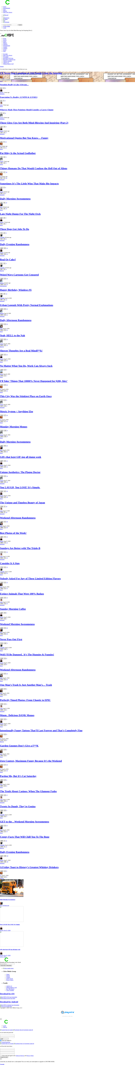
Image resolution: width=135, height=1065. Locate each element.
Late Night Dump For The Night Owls (20, 213)
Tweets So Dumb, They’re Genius (18, 806)
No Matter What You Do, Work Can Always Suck (26, 365)
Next (5, 956)
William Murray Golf (8, 63)
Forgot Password (5, 1042)
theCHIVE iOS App (8, 58)
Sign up (5, 1027)
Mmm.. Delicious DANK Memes (17, 715)
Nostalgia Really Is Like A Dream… (14, 85)
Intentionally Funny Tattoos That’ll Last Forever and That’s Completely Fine (41, 730)
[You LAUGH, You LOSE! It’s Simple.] (67, 914)
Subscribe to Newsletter (6, 965)
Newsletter (5, 56)
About (7, 974)
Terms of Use (9, 978)
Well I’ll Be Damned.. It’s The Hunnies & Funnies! (27, 654)
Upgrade (2, 1064)
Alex (1, 784)
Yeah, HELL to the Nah (12, 335)
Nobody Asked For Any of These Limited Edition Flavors (30, 578)
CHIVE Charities (7, 61)
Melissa (2, 283)
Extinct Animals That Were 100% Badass (22, 593)
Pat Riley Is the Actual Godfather (18, 153)
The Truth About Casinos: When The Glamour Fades (28, 791)
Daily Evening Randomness (14, 244)
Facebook (26, 1030)
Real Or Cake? (8, 259)
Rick (1, 207)
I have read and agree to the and (18, 1055)
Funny (4, 6)
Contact (8, 977)
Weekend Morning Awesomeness (17, 624)
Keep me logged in (6, 1040)
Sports (4, 50)
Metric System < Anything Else (16, 411)
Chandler (2, 237)
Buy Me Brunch (10, 989)
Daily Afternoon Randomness (15, 320)
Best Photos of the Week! (13, 533)
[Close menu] (0, 33)
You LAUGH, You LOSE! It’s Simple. (20, 487)
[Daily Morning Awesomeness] (67, 888)
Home (4, 38)
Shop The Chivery (7, 12)
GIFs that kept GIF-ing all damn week (20, 457)
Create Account (4, 1057)
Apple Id (31, 1030)
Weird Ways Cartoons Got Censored (19, 274)
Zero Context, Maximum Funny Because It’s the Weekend (31, 760)
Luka (1, 105)
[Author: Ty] (1, 78)
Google (11, 1030)
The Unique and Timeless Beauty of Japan (22, 502)
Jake (1, 587)
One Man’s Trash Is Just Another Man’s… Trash (26, 684)
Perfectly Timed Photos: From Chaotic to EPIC (25, 700)
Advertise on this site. (67, 1016)
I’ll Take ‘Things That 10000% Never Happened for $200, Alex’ (34, 381)
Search (4, 40)
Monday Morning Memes (13, 426)
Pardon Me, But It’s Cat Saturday (18, 776)
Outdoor (5, 48)
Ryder (1, 374)
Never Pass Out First (11, 639)
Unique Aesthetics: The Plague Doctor (20, 472)
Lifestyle (5, 44)
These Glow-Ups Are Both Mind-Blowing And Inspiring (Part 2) (34, 122)
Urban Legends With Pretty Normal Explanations (26, 305)
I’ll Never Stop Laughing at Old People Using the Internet (31, 73)
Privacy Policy (9, 980)
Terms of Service (20, 1055)
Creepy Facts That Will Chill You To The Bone (24, 836)
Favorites (5, 54)
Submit (2, 66)
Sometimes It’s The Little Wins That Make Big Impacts (29, 183)
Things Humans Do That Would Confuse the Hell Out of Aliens (33, 168)
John (1, 328)
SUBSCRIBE (6, 26)
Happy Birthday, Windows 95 (16, 289)
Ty (3, 78)
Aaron (1, 117)
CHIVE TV (6, 62)
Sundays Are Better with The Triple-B (20, 548)
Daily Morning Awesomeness (15, 198)
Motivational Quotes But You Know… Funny (24, 138)
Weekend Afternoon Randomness (18, 517)
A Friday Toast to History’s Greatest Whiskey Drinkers (29, 867)
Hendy (1, 92)
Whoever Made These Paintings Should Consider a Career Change (26, 110)
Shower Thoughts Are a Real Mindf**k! (21, 350)
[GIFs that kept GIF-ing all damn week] (67, 939)
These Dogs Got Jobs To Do (14, 229)
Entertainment (6, 8)
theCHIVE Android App (9, 59)
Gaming (5, 47)
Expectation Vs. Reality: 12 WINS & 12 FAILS (18, 97)
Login (4, 1025)
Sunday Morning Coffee (13, 608)
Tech (4, 9)
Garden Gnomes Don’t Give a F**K (19, 745)
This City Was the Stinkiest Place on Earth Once (26, 396)
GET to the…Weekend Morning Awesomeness (24, 821)
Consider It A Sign (10, 563)
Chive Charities (10, 990)
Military (5, 11)
